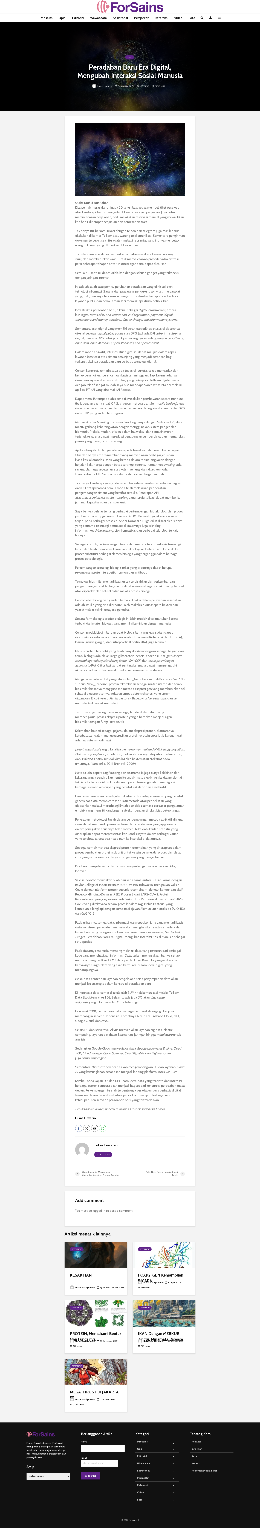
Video (178, 18)
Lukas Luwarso (104, 85)
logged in (99, 1211)
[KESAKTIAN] (96, 1255)
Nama (84, 1441)
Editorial (78, 18)
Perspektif (141, 18)
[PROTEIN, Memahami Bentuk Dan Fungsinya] (96, 1313)
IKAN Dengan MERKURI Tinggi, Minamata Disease (160, 1336)
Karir (194, 1456)
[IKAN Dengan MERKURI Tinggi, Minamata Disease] (164, 1313)
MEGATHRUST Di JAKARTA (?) (94, 1395)
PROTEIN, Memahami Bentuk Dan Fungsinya (96, 1336)
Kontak (196, 1463)
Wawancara (98, 18)
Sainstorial (120, 18)
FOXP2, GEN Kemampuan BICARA (160, 1278)
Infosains (46, 18)
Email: (84, 1457)
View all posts (103, 1154)
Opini (62, 18)
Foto (192, 18)
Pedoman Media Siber (204, 1470)
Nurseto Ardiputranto (85, 1287)
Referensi (161, 18)
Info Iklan (197, 1448)
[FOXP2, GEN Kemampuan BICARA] (164, 1255)
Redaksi (196, 1441)
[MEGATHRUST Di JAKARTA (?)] (96, 1372)
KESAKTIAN (81, 1275)
